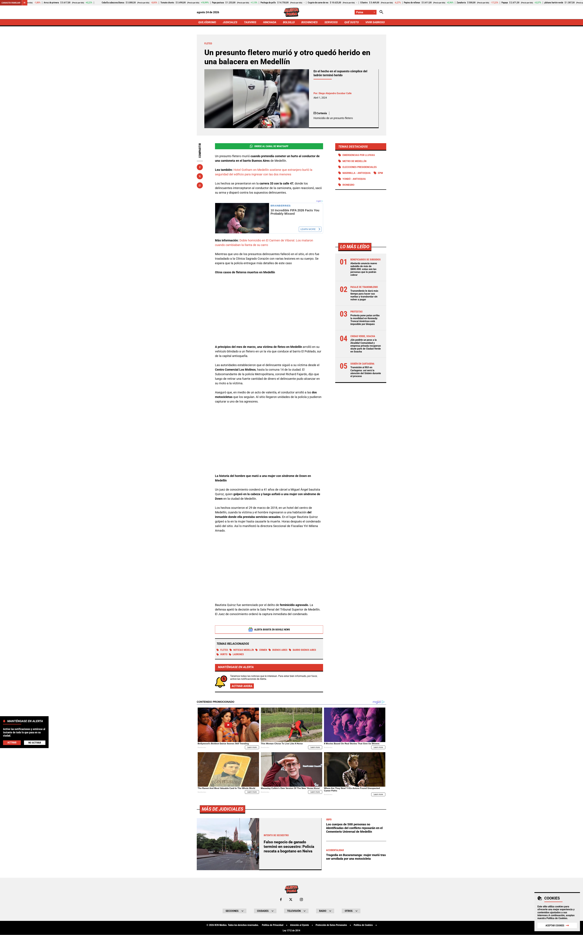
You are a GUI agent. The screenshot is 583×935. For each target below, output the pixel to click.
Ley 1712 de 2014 (291, 930)
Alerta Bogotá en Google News (272, 629)
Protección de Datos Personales (331, 925)
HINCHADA (269, 22)
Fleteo (224, 649)
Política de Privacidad (272, 925)
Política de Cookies (556, 918)
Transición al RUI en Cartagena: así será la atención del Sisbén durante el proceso (365, 372)
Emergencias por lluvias (359, 155)
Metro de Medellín (354, 161)
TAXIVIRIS (250, 22)
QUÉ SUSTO (351, 22)
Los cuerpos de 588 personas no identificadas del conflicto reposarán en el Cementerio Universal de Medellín (354, 827)
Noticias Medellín (243, 649)
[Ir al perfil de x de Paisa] (290, 899)
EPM (380, 173)
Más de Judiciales (222, 809)
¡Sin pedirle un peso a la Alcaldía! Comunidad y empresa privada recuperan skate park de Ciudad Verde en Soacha (365, 345)
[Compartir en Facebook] (200, 167)
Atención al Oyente (299, 925)
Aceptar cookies (554, 925)
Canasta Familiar (11, 3)
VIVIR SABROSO (375, 22)
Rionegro (348, 184)
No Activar (34, 742)
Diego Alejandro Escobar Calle (335, 93)
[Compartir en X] (200, 176)
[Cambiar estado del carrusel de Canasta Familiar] (24, 2)
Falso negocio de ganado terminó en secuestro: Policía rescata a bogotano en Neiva (289, 846)
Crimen (263, 649)
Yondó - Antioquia (354, 178)
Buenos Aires (279, 649)
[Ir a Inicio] (291, 12)
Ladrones (238, 654)
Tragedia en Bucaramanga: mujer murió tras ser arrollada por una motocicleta (356, 856)
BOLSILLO (289, 22)
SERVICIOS (331, 22)
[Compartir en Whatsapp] (200, 185)
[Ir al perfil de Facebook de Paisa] (281, 899)
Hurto (223, 654)
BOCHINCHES (309, 22)
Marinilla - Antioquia (357, 173)
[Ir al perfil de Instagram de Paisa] (301, 899)
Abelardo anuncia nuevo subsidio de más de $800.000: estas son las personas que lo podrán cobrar (363, 269)
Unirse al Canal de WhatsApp (271, 146)
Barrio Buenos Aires (304, 649)
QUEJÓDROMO (207, 22)
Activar (11, 742)
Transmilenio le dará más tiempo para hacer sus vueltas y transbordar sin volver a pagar (364, 295)
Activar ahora (242, 686)
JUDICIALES (230, 22)
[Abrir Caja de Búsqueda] (381, 12)
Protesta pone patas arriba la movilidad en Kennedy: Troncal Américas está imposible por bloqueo (365, 320)
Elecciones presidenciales (360, 167)
